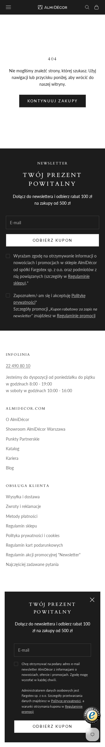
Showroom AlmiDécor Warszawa (35, 429)
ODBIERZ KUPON (52, 240)
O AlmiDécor (17, 419)
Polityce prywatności (66, 701)
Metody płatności (21, 516)
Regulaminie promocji (76, 315)
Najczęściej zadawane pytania (32, 564)
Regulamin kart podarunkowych (34, 545)
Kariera (12, 458)
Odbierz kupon (52, 726)
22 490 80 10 (18, 365)
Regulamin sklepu (21, 525)
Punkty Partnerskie (22, 438)
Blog (10, 467)
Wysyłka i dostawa (23, 496)
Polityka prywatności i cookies (33, 535)
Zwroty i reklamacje (23, 506)
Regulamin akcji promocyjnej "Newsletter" (43, 554)
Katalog (12, 448)
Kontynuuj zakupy (52, 101)
